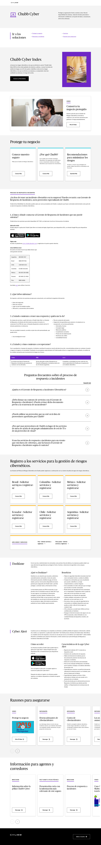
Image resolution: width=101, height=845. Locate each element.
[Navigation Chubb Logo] (14, 3)
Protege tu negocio (37, 33)
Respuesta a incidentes (38, 36)
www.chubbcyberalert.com (30, 243)
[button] (12, 751)
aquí (17, 285)
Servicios (65, 33)
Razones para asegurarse (69, 36)
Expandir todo (87, 383)
